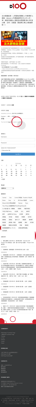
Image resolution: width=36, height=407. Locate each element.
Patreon (3, 339)
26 (11, 175)
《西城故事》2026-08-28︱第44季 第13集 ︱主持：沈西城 (17, 281)
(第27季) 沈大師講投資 (17, 113)
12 (11, 171)
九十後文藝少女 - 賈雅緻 (8, 208)
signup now (4, 147)
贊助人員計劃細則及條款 (7, 386)
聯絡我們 (3, 368)
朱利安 (10, 217)
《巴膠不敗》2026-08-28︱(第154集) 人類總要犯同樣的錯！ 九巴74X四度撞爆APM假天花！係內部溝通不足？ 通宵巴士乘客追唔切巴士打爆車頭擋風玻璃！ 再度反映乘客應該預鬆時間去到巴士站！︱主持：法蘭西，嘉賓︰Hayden (17, 266)
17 (2, 173)
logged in (10, 122)
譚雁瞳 (4, 225)
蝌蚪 (26, 222)
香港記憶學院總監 (23, 228)
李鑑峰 (23, 217)
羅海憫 (30, 219)
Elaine (4, 200)
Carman (4, 197)
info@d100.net (8, 365)
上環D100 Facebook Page (7, 334)
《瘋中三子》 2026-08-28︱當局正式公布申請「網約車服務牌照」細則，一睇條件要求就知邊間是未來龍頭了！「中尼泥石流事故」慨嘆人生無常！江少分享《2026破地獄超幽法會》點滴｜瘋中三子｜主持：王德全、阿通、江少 (17, 308)
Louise (31, 200)
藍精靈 (20, 222)
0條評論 (14, 116)
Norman (20, 203)
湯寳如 (10, 219)
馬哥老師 (4, 230)
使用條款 (3, 370)
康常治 (27, 214)
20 (16, 173)
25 (6, 175)
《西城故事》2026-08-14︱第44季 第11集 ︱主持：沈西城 (17, 292)
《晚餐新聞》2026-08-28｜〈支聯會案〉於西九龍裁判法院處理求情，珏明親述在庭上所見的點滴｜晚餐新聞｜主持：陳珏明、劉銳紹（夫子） (17, 256)
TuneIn (3, 341)
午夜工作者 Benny (7, 211)
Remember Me (6, 150)
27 (16, 175)
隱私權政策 (4, 372)
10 (2, 171)
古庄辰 (16, 211)
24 (2, 175)
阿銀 (21, 225)
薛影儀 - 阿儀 (12, 222)
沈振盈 (7, 110)
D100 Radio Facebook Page (8, 332)
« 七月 (3, 179)
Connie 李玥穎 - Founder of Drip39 (23, 197)
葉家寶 (4, 222)
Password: (4, 142)
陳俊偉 (26, 225)
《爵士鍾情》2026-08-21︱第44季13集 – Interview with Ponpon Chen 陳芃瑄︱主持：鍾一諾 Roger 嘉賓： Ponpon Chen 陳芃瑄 (17, 242)
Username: (4, 136)
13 (16, 171)
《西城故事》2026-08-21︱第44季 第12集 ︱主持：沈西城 (17, 286)
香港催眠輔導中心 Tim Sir (8, 228)
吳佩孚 (28, 211)
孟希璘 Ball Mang (12, 214)
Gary (9, 200)
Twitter (2, 343)
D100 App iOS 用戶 (6, 354)
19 (11, 173)
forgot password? (12, 147)
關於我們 (3, 367)
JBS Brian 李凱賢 (22, 200)
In (14, 200)
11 (6, 171)
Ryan (26, 203)
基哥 (3, 214)
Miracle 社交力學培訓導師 (8, 203)
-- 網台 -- (9, 116)
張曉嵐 (4, 217)
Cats (10, 197)
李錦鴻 (17, 217)
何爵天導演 (27, 208)
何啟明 (19, 208)
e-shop (2, 338)
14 (21, 171)
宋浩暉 (21, 214)
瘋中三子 (17, 219)
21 (21, 173)
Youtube (3, 336)
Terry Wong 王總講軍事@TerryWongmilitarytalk (14, 206)
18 (6, 173)
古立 (22, 211)
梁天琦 (29, 217)
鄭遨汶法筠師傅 (13, 225)
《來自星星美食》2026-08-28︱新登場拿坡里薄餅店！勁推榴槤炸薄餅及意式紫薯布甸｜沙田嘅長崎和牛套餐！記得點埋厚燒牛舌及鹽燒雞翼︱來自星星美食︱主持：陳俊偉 (17, 299)
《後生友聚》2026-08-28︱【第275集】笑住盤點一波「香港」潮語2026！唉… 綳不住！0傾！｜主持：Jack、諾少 (17, 275)
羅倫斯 (24, 219)
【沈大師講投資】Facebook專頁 (9, 67)
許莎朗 (31, 222)
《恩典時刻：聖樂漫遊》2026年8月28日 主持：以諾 (15, 249)
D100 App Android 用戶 (7, 356)
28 (21, 175)
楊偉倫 (4, 219)
